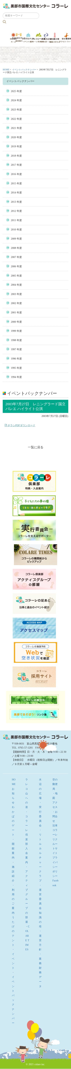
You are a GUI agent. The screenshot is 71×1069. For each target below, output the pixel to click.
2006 (13, 266)
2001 (13, 312)
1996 (13, 358)
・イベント (13, 958)
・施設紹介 (13, 871)
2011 (13, 220)
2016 (13, 174)
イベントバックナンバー (24, 69)
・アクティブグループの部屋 (26, 894)
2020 (13, 137)
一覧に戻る (35, 447)
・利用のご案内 (13, 899)
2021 (13, 128)
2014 (13, 192)
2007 (13, 257)
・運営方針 (40, 940)
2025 (13, 91)
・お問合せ (55, 816)
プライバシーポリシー (55, 866)
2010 (13, 229)
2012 (13, 211)
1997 (13, 349)
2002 (13, 303)
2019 (13, 146)
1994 (13, 377)
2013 (13, 202)
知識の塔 (55, 37)
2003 (13, 294)
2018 (13, 155)
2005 (13, 275)
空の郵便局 (55, 784)
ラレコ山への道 (38, 37)
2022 (13, 119)
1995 (13, 368)
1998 (13, 340)
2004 (13, 284)
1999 (13, 331)
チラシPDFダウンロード (21, 425)
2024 (13, 100)
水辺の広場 (46, 37)
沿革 (55, 825)
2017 (13, 165)
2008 (13, 248)
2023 (13, 109)
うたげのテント (28, 37)
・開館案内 (13, 848)
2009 (13, 238)
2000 (13, 321)
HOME (6, 69)
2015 (13, 183)
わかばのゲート (19, 37)
